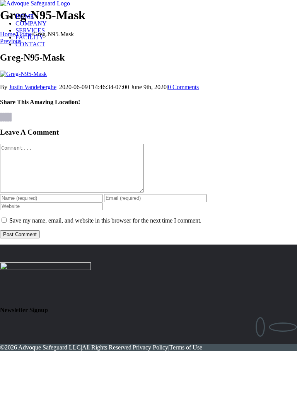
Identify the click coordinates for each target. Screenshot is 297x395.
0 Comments (183, 87)
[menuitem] (156, 16)
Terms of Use (185, 347)
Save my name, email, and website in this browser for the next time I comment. (105, 220)
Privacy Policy (150, 347)
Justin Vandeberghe (32, 87)
